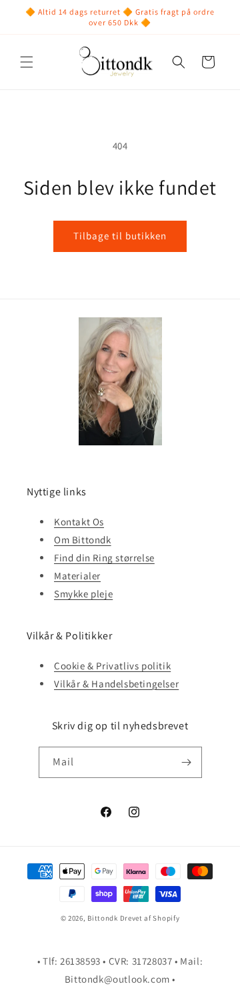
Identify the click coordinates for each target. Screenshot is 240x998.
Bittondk (102, 918)
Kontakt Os (79, 521)
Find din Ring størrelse (104, 557)
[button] (26, 62)
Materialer (77, 575)
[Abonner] (186, 762)
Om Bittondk (82, 539)
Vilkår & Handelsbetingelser (116, 683)
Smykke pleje (83, 593)
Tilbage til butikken (120, 235)
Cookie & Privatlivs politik (112, 665)
